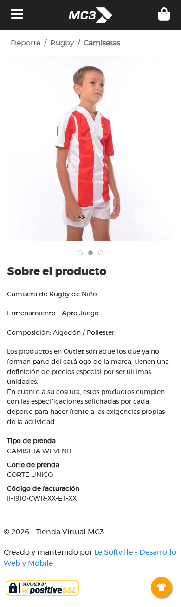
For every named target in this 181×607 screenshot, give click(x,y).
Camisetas (102, 43)
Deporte (25, 43)
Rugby (62, 43)
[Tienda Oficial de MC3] (90, 15)
